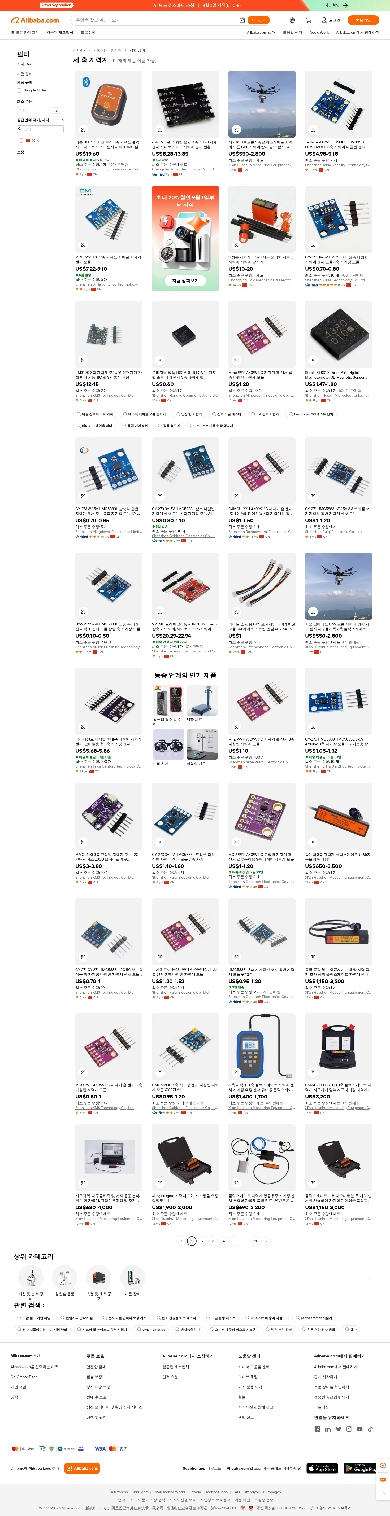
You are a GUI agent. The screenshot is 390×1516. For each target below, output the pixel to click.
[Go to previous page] (181, 1241)
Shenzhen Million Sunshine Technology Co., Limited (108, 647)
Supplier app (194, 1468)
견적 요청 (170, 1377)
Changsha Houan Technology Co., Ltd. (183, 169)
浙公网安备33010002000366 (281, 1508)
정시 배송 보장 (98, 1387)
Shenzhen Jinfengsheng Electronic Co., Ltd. (262, 647)
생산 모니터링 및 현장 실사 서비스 (114, 1407)
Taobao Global (216, 1492)
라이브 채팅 (248, 1377)
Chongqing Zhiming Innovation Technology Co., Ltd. (108, 169)
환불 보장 (94, 1377)
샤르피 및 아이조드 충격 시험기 (105, 1329)
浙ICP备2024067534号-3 (330, 1508)
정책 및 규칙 (96, 1417)
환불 (242, 1397)
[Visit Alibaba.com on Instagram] (349, 1429)
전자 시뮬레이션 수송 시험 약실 (45, 1329)
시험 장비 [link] (137, 50)
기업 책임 (18, 1387)
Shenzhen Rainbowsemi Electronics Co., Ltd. (262, 531)
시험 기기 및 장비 (107, 50)
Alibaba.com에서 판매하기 (335, 1367)
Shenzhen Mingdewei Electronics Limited (108, 531)
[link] (383, 1466)
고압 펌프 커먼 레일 (36, 1318)
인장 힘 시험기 (191, 414)
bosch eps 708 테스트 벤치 (313, 414)
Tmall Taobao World (169, 1492)
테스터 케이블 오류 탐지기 (147, 414)
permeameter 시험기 (316, 1318)
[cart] (310, 21)
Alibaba (79, 50)
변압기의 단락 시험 (79, 1318)
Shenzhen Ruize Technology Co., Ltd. (335, 280)
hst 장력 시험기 (268, 414)
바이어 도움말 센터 (254, 1367)
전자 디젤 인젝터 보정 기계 (127, 1318)
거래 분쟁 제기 (250, 1387)
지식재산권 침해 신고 (255, 1407)
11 (255, 1241)
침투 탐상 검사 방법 (321, 1329)
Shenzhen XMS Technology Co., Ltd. (104, 395)
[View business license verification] (242, 1508)
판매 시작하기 (325, 1377)
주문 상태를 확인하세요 (333, 1387)
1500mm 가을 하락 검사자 (214, 426)
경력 (14, 1397)
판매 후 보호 (96, 1397)
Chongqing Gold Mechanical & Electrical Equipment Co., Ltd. (262, 280)
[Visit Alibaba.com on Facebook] (317, 1429)
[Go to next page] (266, 1241)
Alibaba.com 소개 (26, 1355)
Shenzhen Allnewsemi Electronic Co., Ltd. (262, 395)
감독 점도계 (171, 426)
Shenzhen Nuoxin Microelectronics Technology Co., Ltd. (338, 395)
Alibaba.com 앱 (240, 1468)
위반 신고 (246, 1417)
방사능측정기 (190, 1329)
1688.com (140, 1492)
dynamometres (153, 1329)
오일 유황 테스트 (223, 1318)
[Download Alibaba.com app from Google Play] (361, 1468)
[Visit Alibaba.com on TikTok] (370, 1429)
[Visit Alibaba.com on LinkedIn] (328, 1429)
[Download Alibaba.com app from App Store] (322, 1468)
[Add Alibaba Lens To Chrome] (82, 1468)
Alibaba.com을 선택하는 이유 (34, 1367)
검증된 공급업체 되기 (331, 1397)
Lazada (195, 1492)
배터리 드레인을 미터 (97, 426)
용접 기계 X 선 (138, 426)
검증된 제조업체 (175, 1367)
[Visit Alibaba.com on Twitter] (338, 1429)
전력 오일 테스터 (229, 414)
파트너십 (321, 1407)
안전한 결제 (96, 1367)
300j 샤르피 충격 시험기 (268, 1318)
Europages (272, 1492)
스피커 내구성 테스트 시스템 (235, 1329)
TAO (236, 1492)
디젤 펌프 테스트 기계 (97, 414)
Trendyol (251, 1492)
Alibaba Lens (40, 1468)
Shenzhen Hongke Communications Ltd (185, 395)
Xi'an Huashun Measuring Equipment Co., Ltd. (262, 165)
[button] (242, 20)
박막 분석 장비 (281, 1329)
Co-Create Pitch (24, 1377)
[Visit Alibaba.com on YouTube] (360, 1429)
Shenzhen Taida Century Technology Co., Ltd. (338, 165)
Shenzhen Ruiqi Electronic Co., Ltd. (333, 531)
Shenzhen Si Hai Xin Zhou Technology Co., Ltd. (108, 284)
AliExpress (119, 1492)
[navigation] (40, 646)
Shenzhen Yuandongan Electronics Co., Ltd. (185, 651)
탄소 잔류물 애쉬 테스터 (179, 1318)
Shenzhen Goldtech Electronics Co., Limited (185, 536)
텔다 (353, 1329)
